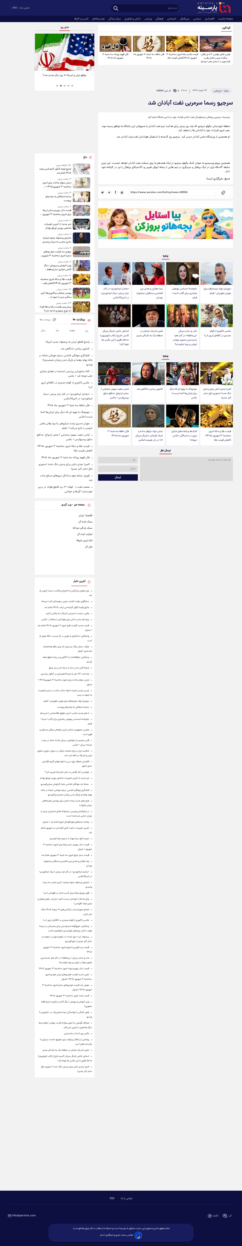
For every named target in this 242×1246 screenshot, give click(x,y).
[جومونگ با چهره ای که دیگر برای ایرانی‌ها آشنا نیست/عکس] (182, 373)
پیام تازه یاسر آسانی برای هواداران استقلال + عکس (65, 619)
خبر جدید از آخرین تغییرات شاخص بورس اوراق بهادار (57, 226)
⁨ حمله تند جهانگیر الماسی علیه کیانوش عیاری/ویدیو (65, 784)
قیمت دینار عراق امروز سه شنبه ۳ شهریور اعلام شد (65, 855)
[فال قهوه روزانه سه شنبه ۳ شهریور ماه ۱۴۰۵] (115, 44)
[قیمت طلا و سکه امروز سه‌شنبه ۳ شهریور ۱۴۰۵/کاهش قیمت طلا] (182, 44)
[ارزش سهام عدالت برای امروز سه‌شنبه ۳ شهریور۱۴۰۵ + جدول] (81, 183)
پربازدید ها (79, 319)
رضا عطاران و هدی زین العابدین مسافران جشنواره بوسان (150, 293)
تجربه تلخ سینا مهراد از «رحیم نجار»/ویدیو (69, 838)
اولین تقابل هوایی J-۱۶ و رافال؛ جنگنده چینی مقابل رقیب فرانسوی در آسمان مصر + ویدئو (215, 58)
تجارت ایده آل (84, 534)
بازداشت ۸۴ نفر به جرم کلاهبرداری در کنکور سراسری (65, 674)
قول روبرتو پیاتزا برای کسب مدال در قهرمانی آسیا (66, 893)
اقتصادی (210, 19)
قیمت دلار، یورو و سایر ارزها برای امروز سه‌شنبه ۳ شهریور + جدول (56, 212)
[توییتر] (102, 192)
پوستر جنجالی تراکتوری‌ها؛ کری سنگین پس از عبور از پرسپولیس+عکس (56, 295)
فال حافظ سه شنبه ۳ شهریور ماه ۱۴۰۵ (148, 56)
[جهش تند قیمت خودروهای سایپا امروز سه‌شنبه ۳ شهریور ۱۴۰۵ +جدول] (81, 252)
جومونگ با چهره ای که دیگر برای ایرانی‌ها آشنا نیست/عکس (183, 393)
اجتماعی (172, 19)
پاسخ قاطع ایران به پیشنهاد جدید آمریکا (68, 342)
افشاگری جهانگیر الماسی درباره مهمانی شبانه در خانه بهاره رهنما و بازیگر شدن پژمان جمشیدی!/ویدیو (65, 360)
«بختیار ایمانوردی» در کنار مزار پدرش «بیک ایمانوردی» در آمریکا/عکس (115, 293)
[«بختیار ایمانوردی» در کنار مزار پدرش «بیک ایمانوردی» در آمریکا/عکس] (114, 273)
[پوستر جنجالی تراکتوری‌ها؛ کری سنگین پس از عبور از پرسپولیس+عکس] (81, 293)
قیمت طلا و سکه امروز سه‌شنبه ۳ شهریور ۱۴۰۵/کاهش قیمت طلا (182, 56)
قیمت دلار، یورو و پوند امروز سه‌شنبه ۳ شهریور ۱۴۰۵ (64, 968)
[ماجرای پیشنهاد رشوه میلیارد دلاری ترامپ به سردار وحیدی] (81, 238)
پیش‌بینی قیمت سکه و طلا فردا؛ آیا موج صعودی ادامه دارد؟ (55, 309)
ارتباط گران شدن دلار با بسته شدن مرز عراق (69, 668)
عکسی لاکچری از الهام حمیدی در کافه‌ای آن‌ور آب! (217, 333)
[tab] (72, 86)
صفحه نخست (225, 19)
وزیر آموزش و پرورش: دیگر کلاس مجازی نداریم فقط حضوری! (57, 268)
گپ (230, 1216)
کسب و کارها (81, 19)
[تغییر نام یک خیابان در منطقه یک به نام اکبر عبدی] (148, 315)
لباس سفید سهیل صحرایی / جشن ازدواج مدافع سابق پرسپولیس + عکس (115, 393)
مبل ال (88, 547)
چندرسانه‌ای (98, 19)
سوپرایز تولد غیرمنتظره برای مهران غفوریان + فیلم (217, 291)
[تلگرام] (109, 192)
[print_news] (122, 192)
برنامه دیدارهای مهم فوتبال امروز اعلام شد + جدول (66, 822)
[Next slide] (90, 52)
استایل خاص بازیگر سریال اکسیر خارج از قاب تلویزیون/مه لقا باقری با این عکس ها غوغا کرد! (114, 337)
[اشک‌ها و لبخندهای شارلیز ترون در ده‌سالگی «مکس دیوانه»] (182, 416)
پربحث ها (45, 320)
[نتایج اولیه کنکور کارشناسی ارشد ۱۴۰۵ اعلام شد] (81, 169)
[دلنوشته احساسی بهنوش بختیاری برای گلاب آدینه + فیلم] (182, 273)
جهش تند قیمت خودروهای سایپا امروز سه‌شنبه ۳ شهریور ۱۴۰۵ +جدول (56, 254)
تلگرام (216, 1216)
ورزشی (149, 19)
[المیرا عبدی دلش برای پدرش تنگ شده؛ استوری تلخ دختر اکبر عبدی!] (216, 373)
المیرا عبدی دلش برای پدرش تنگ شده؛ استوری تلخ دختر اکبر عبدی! (217, 393)
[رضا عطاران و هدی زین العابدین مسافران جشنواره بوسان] (148, 273)
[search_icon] (116, 8)
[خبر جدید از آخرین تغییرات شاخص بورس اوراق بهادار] (81, 224)
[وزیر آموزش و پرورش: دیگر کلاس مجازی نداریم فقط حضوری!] (81, 266)
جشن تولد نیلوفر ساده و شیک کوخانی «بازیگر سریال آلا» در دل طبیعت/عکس (149, 435)
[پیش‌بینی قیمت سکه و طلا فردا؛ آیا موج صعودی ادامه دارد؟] (81, 307)
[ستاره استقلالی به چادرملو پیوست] (81, 197)
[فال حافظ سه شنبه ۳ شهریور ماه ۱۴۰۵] (149, 44)
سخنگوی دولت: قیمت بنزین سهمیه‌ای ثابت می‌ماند (65, 601)
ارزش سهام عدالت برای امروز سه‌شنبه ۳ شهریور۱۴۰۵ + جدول (57, 185)
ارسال (118, 477)
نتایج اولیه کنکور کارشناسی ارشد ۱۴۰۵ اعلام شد (55, 171)
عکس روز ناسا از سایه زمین (76, 1033)
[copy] (223, 192)
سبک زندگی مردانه (82, 528)
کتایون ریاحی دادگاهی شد (150, 389)
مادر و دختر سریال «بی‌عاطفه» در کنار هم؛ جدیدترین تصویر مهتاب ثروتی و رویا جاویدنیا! (185, 337)
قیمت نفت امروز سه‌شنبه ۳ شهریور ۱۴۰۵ (69, 996)
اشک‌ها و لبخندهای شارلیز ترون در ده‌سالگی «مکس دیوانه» (184, 435)
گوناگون (226, 28)
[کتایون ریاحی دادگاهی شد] (148, 373)
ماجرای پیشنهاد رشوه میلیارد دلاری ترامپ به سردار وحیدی (57, 240)
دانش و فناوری (133, 19)
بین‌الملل (185, 19)
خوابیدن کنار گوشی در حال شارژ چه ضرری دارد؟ (67, 772)
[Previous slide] (39, 52)
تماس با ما (24, 8)
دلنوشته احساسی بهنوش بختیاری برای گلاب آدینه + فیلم (184, 293)
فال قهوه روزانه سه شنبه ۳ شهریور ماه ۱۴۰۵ (115, 56)
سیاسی (197, 19)
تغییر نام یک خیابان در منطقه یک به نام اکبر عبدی (150, 333)
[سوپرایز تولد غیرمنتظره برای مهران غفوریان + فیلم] (216, 273)
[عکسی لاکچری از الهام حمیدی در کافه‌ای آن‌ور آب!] (216, 315)
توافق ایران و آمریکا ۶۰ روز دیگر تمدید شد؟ (64, 75)
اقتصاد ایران (85, 516)
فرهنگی (160, 19)
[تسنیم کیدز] (165, 225)
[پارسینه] (212, 8)
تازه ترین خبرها (84, 540)
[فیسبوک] (115, 192)
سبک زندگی (115, 19)
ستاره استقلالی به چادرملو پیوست (58, 199)
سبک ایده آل (85, 522)
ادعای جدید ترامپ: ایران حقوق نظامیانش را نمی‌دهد (64, 713)
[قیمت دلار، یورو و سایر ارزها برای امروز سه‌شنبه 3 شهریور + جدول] (81, 210)
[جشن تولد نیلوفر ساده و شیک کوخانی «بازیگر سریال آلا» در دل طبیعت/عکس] (148, 416)
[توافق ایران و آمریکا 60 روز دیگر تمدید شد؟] (64, 52)
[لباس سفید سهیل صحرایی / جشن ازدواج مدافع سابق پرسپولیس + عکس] (114, 373)
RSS (15, 8)
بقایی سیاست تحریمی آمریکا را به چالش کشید (67, 613)
